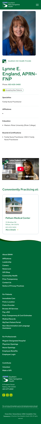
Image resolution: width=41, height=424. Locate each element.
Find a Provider (8, 305)
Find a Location (8, 302)
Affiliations (6, 258)
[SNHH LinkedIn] (11, 395)
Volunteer (6, 367)
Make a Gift (7, 370)
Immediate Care (8, 298)
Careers (5, 265)
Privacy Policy (8, 414)
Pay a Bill (6, 312)
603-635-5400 (14, 84)
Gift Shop (6, 272)
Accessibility (29, 414)
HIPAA (23, 414)
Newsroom (6, 269)
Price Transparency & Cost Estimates (17, 315)
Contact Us (6, 282)
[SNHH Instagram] (7, 395)
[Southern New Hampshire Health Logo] (12, 381)
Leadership (6, 262)
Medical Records (9, 319)
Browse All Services (10, 309)
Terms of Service (17, 414)
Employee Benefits (10, 351)
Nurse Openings (8, 347)
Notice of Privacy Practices (13, 286)
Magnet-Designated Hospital (14, 341)
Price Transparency (10, 279)
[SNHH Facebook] (3, 395)
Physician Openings (10, 344)
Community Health (9, 276)
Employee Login (8, 354)
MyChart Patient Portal (11, 322)
